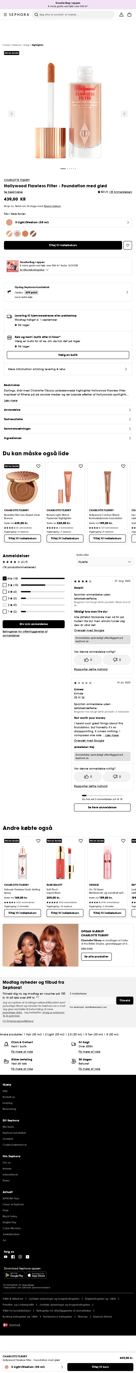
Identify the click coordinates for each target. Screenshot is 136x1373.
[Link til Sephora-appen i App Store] (36, 1275)
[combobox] (104, 562)
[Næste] (124, 114)
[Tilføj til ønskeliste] (38, 466)
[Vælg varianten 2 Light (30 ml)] (9, 233)
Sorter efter (82, 554)
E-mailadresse (78, 993)
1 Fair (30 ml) (33, 1034)
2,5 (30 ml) (75, 1034)
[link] (34, 624)
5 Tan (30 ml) (94, 1034)
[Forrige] (11, 114)
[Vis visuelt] (68, 111)
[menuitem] (121, 15)
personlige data (13, 1012)
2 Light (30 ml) (55, 1034)
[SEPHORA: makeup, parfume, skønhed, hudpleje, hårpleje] (19, 14)
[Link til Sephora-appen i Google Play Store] (14, 1275)
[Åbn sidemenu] (5, 14)
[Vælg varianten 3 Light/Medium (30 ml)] (17, 233)
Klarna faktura (52, 206)
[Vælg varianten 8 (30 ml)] (33, 233)
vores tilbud (28, 1285)
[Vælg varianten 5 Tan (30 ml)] (25, 233)
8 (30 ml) (112, 1034)
